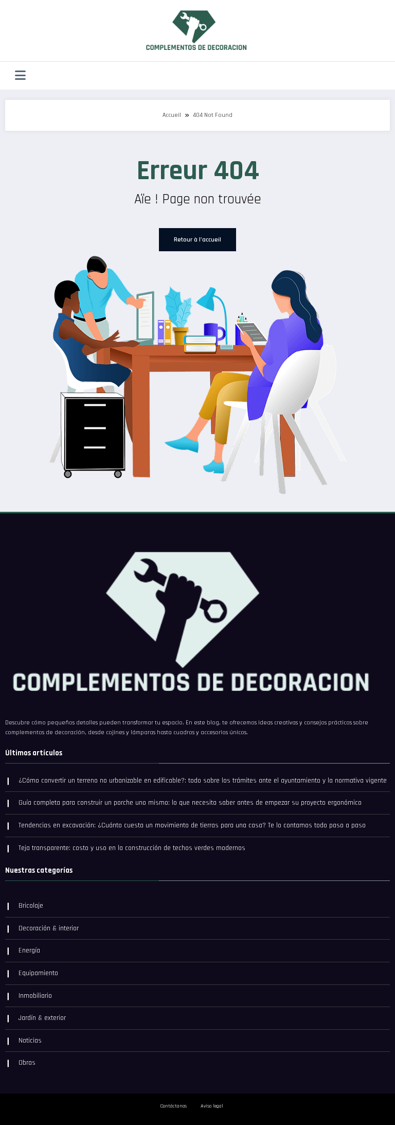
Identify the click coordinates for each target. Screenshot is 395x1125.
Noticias (30, 1040)
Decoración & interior (49, 928)
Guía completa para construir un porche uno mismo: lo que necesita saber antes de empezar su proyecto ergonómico (190, 802)
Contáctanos (173, 1106)
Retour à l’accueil (197, 240)
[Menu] (20, 75)
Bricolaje (31, 905)
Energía (29, 950)
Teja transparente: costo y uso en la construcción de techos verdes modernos (132, 848)
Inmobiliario (35, 995)
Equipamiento (38, 973)
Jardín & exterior (42, 1018)
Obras (27, 1062)
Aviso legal (212, 1106)
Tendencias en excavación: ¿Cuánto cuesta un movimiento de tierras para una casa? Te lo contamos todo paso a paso (192, 825)
